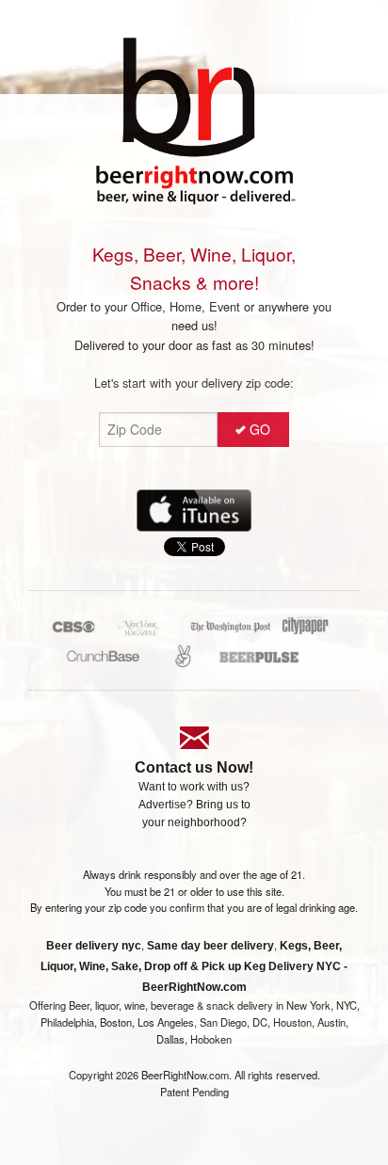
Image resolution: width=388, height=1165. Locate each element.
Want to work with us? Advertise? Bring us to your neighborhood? (194, 804)
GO (260, 429)
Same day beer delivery (210, 945)
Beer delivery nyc (93, 945)
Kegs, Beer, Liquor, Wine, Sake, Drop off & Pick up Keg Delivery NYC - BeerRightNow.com (194, 966)
